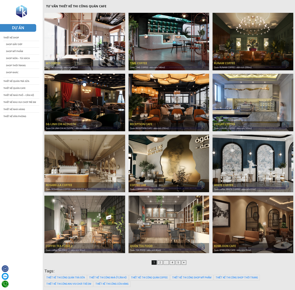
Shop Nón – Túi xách (18, 58)
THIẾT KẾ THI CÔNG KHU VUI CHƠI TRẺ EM (68, 283)
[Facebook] (5, 268)
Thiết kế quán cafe (14, 88)
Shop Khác (12, 72)
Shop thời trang (16, 65)
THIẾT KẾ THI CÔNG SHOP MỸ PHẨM (191, 277)
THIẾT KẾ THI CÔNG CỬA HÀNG (112, 283)
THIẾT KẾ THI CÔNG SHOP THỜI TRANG (237, 277)
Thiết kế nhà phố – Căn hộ (18, 95)
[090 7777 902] (5, 276)
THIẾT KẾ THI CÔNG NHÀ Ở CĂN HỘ (108, 277)
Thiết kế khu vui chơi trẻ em (19, 102)
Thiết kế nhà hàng (14, 109)
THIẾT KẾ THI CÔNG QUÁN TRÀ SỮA (65, 277)
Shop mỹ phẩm (14, 51)
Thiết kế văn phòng (14, 116)
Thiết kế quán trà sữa (16, 81)
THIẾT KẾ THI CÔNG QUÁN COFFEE (149, 277)
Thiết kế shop (11, 37)
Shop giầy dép (14, 44)
